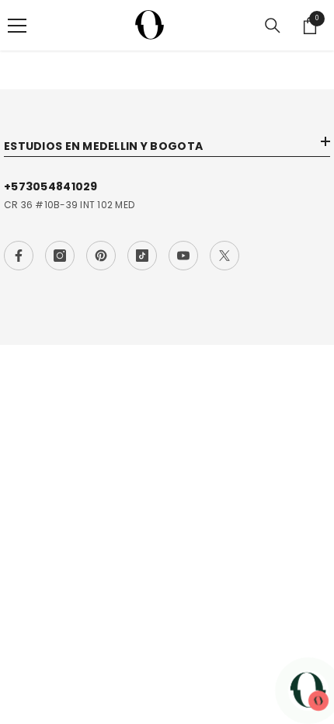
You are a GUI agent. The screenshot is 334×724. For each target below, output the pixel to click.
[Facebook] (18, 255)
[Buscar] (272, 25)
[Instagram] (60, 255)
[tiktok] (142, 255)
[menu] (17, 25)
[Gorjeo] (224, 255)
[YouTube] (183, 255)
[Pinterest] (101, 255)
